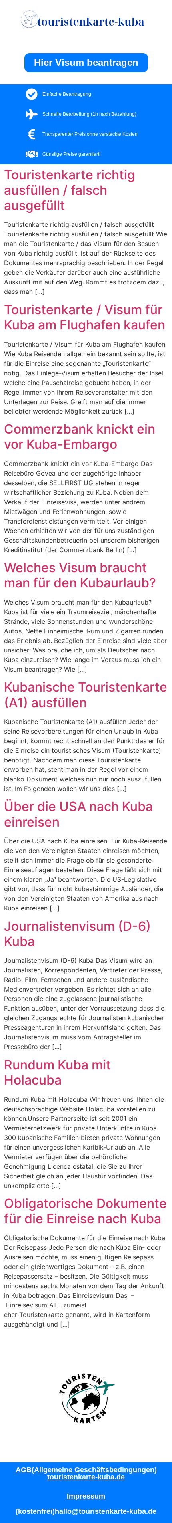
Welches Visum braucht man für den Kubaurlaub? (80, 575)
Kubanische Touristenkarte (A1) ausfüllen (85, 694)
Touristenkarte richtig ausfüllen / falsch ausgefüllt (69, 190)
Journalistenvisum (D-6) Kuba (77, 933)
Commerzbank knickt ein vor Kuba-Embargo (79, 436)
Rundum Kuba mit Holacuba (57, 1072)
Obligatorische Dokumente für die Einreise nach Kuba (85, 1211)
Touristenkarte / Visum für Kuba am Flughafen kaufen (84, 317)
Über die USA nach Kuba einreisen (78, 814)
